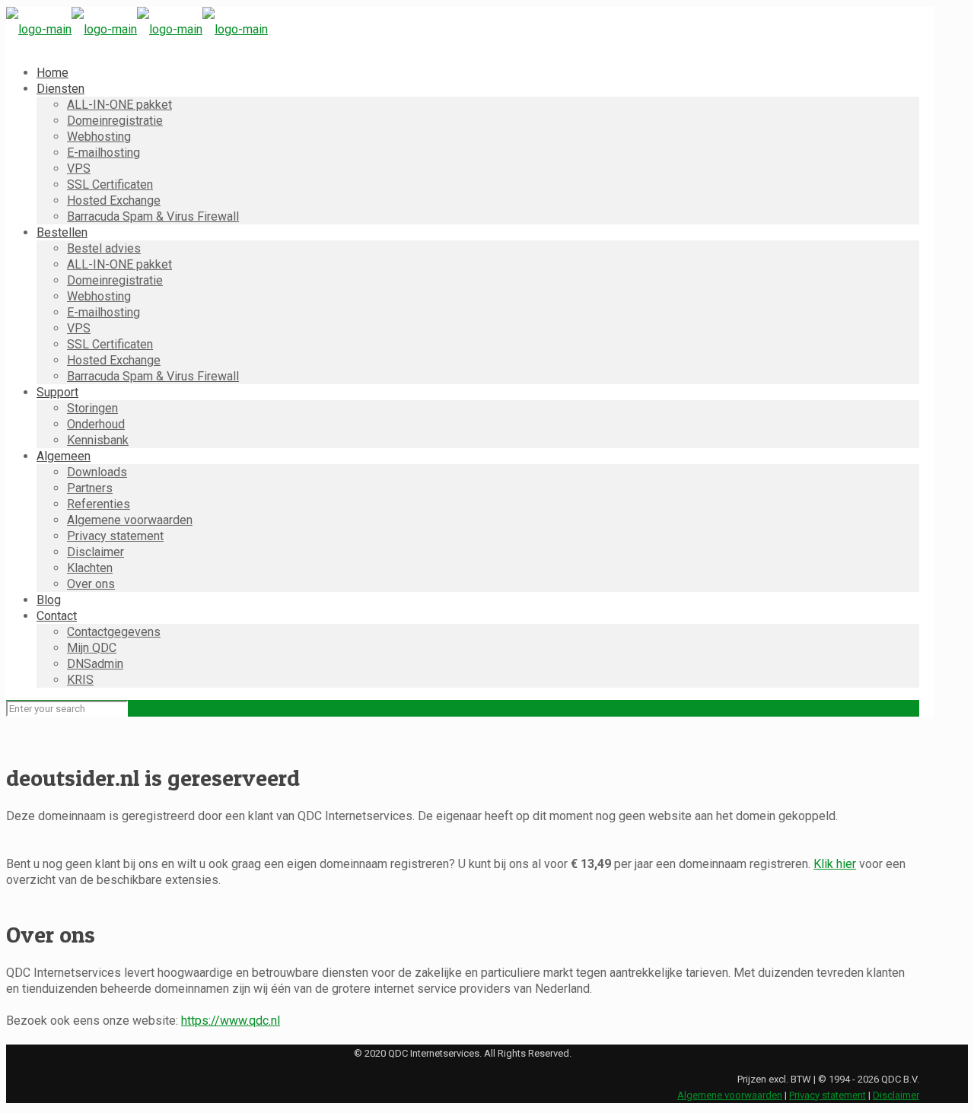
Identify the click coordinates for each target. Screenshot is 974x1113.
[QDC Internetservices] (137, 29)
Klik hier (834, 864)
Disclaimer (896, 1095)
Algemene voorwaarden (729, 1095)
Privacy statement (827, 1095)
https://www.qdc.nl (230, 1020)
